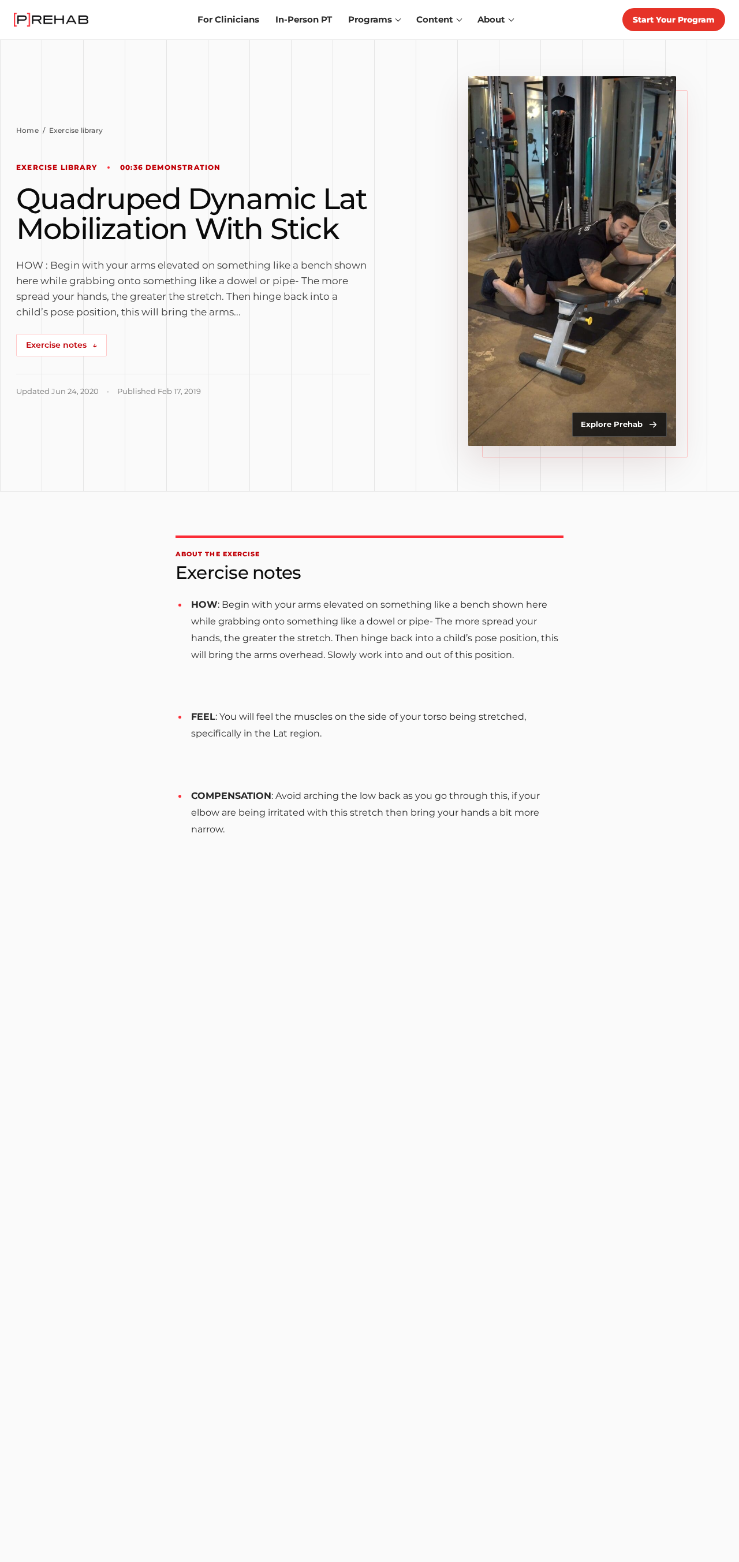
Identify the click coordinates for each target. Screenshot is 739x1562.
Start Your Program (674, 19)
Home (27, 130)
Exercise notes (61, 345)
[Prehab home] (51, 20)
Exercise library (76, 130)
